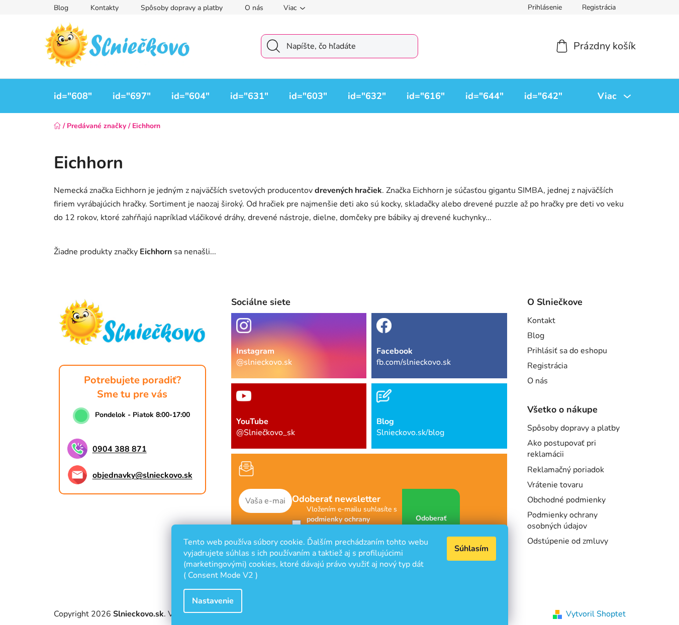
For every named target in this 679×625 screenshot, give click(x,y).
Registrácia (599, 7)
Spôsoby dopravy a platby (182, 8)
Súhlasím (471, 548)
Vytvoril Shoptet (596, 613)
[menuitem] (73, 96)
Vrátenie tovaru (555, 484)
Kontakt (541, 320)
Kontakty (104, 8)
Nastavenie (213, 600)
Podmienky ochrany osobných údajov (562, 520)
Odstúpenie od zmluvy (567, 541)
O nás (254, 8)
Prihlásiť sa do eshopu (567, 350)
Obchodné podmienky (566, 499)
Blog (61, 8)
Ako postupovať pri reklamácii (561, 449)
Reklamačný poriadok (565, 469)
